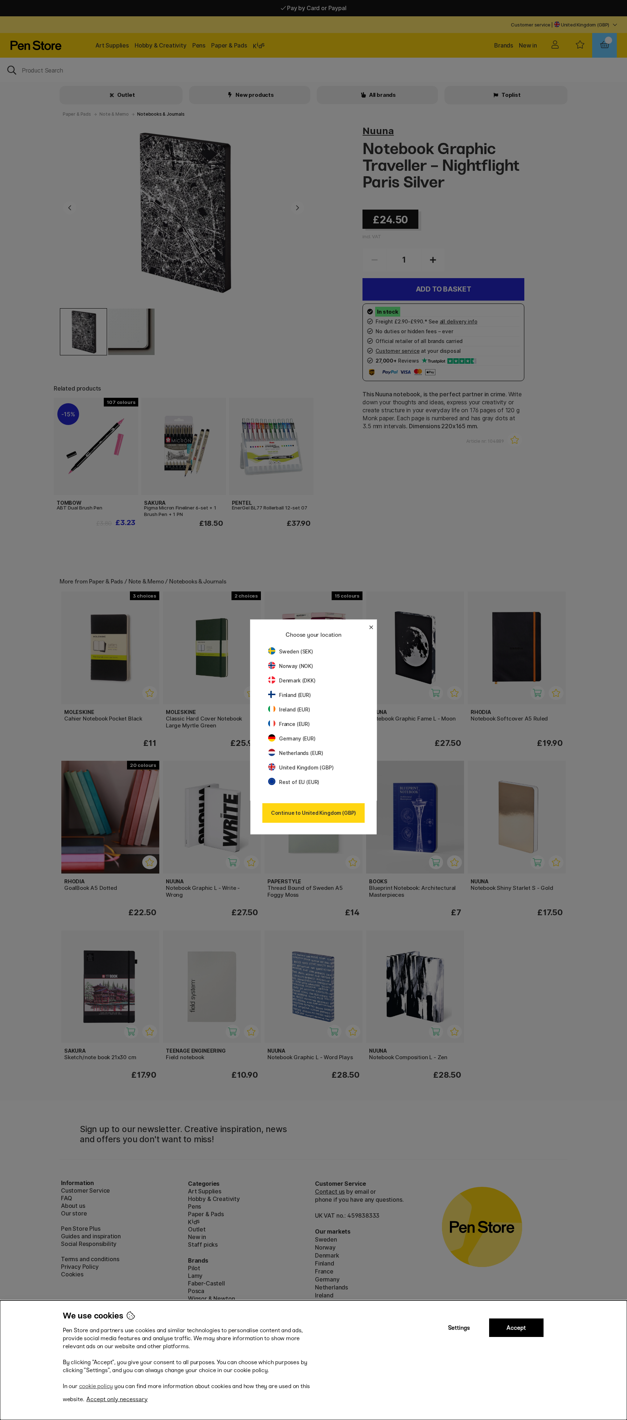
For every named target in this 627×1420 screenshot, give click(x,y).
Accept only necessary (117, 1399)
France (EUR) (294, 724)
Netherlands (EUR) (301, 753)
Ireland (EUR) (294, 709)
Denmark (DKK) (297, 680)
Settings (459, 1327)
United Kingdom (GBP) (306, 767)
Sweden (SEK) (296, 651)
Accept (516, 1327)
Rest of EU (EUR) (299, 782)
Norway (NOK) (296, 666)
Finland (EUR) (295, 695)
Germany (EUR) (297, 738)
